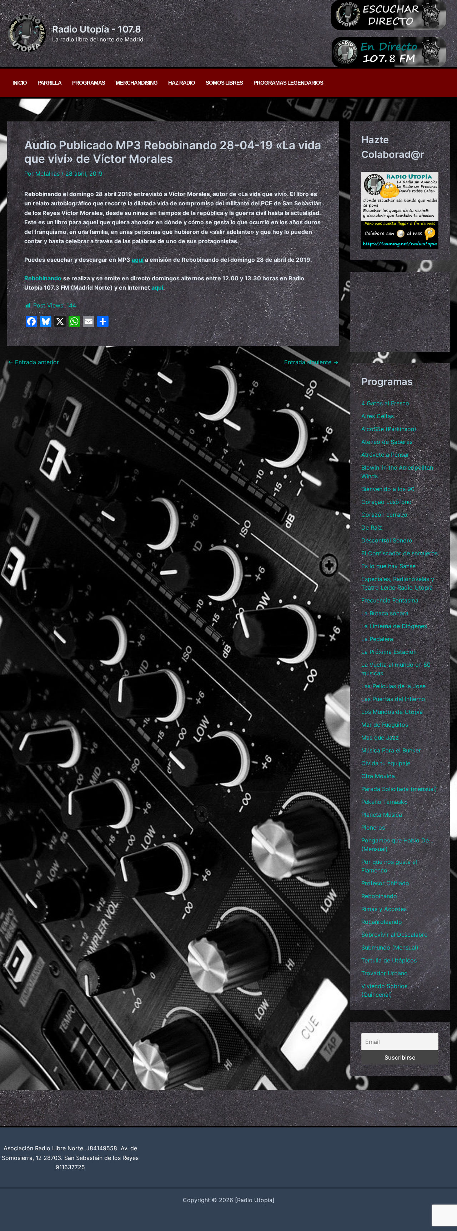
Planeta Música (381, 814)
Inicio (19, 82)
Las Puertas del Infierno (393, 698)
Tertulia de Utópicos (389, 960)
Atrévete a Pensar (385, 454)
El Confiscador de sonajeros (399, 553)
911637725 (70, 1167)
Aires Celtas (377, 416)
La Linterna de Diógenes (394, 626)
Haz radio (181, 82)
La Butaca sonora (384, 613)
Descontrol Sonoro (386, 540)
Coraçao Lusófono (386, 501)
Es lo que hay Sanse (388, 566)
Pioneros (373, 827)
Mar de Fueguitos (384, 724)
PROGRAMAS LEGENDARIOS (288, 82)
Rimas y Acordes (384, 908)
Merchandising (136, 82)
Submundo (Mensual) (389, 947)
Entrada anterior (33, 362)
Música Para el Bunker (391, 750)
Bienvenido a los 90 (388, 488)
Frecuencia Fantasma (389, 600)
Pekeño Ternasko (384, 801)
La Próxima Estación (389, 651)
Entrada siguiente (311, 362)
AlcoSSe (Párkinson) (388, 428)
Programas (88, 82)
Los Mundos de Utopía (392, 711)
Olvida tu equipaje (385, 763)
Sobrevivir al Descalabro (394, 934)
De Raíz (371, 527)
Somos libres (224, 82)
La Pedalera (377, 638)
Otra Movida (378, 776)
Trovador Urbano (384, 973)
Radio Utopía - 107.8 (96, 29)
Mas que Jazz (380, 737)
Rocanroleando (381, 921)
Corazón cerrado (384, 514)
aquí (138, 259)
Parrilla (49, 82)
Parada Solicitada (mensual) (399, 788)
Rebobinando (379, 896)
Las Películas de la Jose (393, 686)
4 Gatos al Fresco (385, 403)
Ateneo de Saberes (386, 441)
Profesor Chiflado (385, 883)
